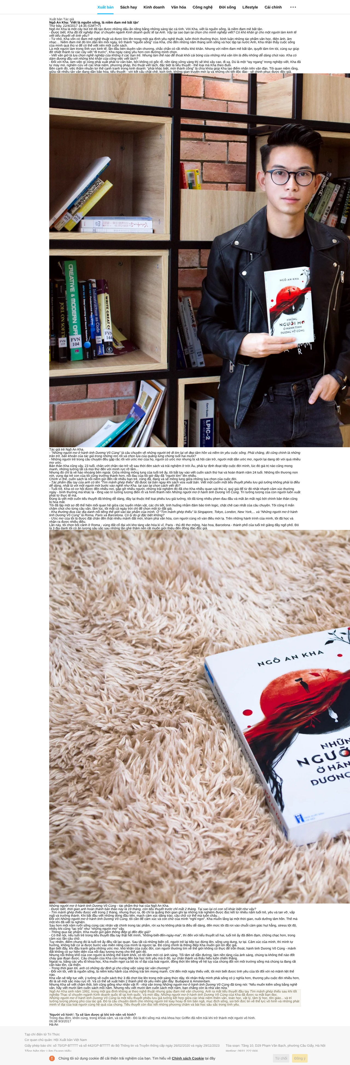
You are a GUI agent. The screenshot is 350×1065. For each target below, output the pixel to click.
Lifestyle (250, 7)
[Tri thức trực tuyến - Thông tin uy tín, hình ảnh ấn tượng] (63, 7)
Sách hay (128, 7)
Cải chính (273, 7)
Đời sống (227, 7)
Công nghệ (202, 7)
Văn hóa (178, 7)
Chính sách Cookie (188, 1058)
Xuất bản (105, 7)
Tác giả (68, 19)
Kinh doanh (154, 7)
